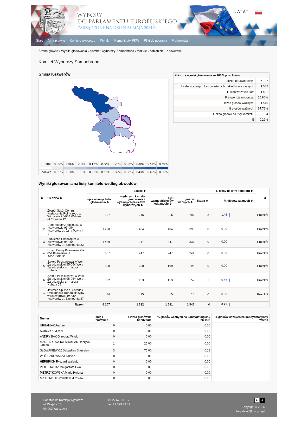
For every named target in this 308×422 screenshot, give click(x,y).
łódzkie (142, 51)
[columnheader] (42, 198)
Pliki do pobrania (155, 40)
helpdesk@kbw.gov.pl (250, 411)
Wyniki (104, 40)
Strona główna (48, 51)
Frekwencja (180, 40)
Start (39, 40)
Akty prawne (56, 40)
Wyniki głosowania (74, 51)
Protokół (262, 215)
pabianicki (157, 51)
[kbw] (52, 21)
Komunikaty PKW (126, 40)
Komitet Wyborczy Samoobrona (112, 51)
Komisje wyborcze (82, 40)
